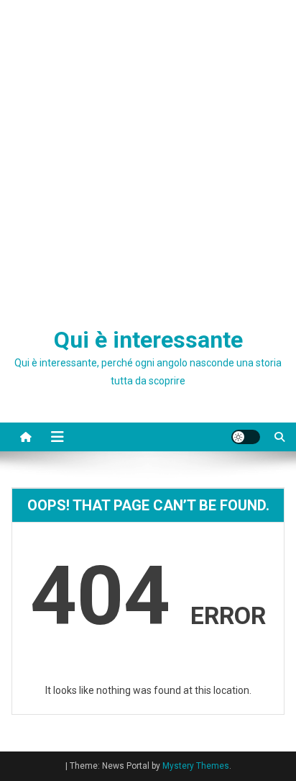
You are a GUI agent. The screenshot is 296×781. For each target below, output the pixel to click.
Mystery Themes (195, 766)
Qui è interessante (148, 339)
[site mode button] (245, 437)
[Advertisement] (148, 155)
